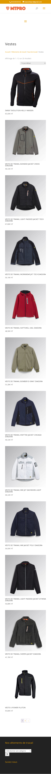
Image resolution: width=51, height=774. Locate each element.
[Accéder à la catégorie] (7, 754)
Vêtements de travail (18, 52)
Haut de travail (32, 52)
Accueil (7, 52)
